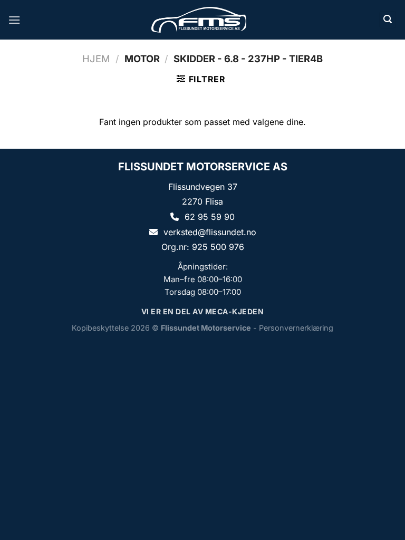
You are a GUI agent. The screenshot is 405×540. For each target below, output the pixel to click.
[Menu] (14, 20)
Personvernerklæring (296, 327)
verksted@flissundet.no (209, 232)
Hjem (96, 58)
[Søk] (387, 19)
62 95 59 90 (210, 216)
